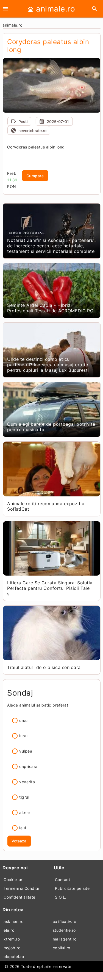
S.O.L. (60, 897)
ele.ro (9, 930)
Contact (62, 879)
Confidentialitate (19, 897)
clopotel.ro (14, 956)
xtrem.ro (12, 939)
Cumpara (35, 175)
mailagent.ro (65, 939)
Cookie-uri (13, 879)
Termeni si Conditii (21, 888)
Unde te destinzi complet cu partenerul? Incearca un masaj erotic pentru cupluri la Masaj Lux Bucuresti (48, 364)
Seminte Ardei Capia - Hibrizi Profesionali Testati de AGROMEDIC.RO (50, 307)
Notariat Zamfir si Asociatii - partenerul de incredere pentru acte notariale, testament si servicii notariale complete (51, 246)
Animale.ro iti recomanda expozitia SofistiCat (45, 506)
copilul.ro (61, 947)
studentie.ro (64, 930)
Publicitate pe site (72, 888)
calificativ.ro (64, 921)
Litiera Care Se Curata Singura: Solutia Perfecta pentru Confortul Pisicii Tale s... (50, 588)
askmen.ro (14, 921)
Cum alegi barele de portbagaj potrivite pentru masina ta (51, 426)
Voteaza (19, 841)
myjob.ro (12, 947)
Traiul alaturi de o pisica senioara (44, 667)
